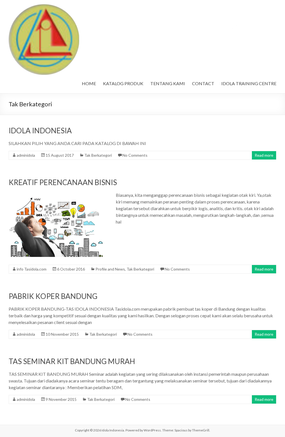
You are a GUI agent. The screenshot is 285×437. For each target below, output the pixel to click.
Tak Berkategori (98, 155)
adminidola (26, 155)
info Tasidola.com (31, 269)
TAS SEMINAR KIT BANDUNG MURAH (72, 361)
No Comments (135, 155)
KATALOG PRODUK (123, 83)
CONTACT (203, 83)
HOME (89, 83)
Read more (264, 155)
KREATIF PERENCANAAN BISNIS (63, 182)
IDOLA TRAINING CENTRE (248, 83)
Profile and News (110, 269)
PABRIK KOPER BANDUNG (53, 296)
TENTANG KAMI (167, 83)
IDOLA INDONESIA (40, 130)
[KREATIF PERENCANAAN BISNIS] (57, 194)
